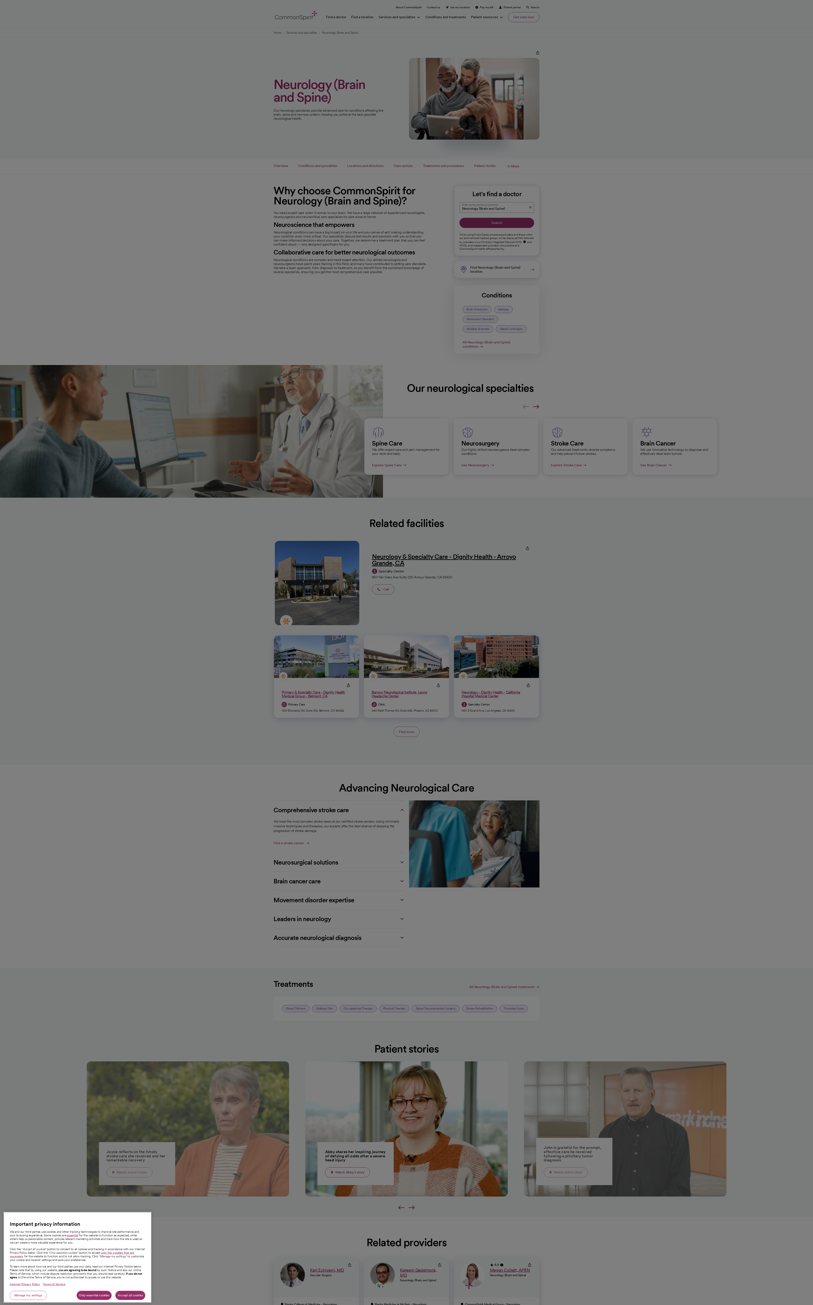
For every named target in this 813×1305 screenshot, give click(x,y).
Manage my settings (28, 1295)
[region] (77, 1257)
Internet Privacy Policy (25, 1284)
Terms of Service (54, 1284)
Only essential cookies (94, 1295)
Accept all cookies (130, 1295)
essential (72, 1235)
